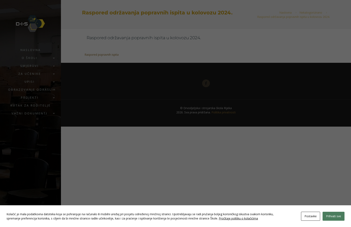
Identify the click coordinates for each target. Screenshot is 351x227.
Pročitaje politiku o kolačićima (238, 218)
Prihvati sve (333, 216)
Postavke (310, 216)
